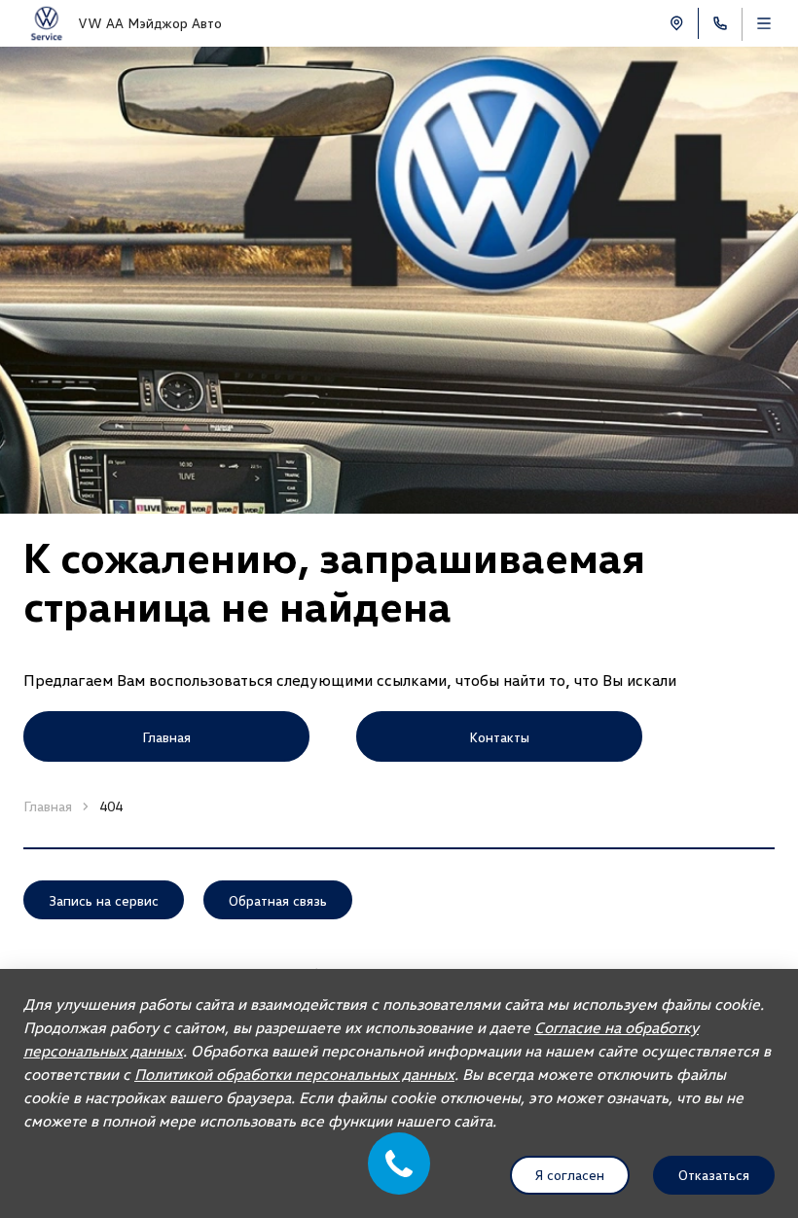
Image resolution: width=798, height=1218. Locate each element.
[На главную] (46, 24)
